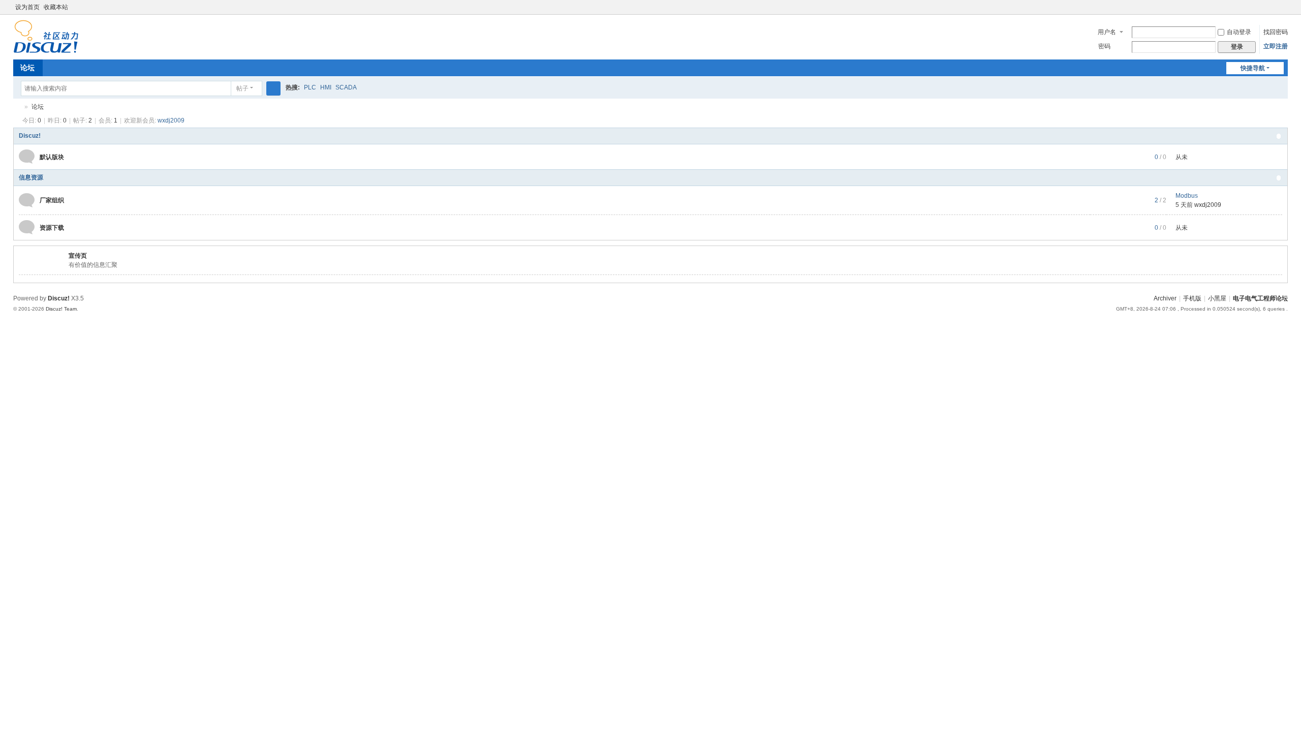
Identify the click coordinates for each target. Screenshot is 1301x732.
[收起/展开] (1278, 136)
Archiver (1165, 298)
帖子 (242, 88)
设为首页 (27, 7)
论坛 (27, 68)
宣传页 (78, 255)
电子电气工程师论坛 (17, 107)
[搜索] (273, 88)
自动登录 (1239, 32)
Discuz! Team (61, 309)
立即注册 (1275, 46)
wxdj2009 (171, 120)
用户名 (1107, 32)
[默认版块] (27, 156)
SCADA (346, 87)
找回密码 (1275, 32)
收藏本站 (56, 7)
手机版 (1192, 298)
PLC (310, 87)
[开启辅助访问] (1273, 7)
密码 (1104, 46)
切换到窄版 (1283, 11)
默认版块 (52, 157)
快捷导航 (1253, 68)
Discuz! (30, 135)
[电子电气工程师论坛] (46, 36)
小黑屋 (1217, 298)
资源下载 (52, 227)
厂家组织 (52, 200)
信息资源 (31, 177)
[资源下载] (27, 227)
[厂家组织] (27, 199)
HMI (325, 87)
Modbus (1186, 195)
